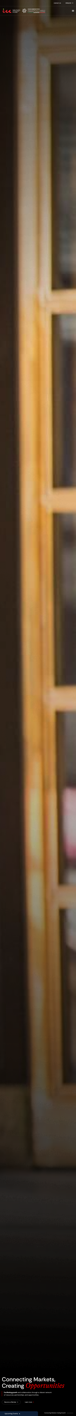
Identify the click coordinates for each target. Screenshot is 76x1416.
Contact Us (57, 3)
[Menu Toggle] (73, 11)
